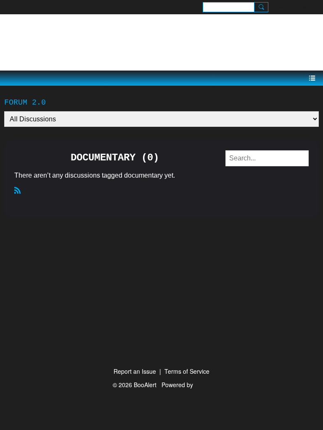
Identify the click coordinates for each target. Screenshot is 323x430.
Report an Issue (135, 371)
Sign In (306, 7)
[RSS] (17, 189)
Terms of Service (186, 371)
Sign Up (283, 7)
